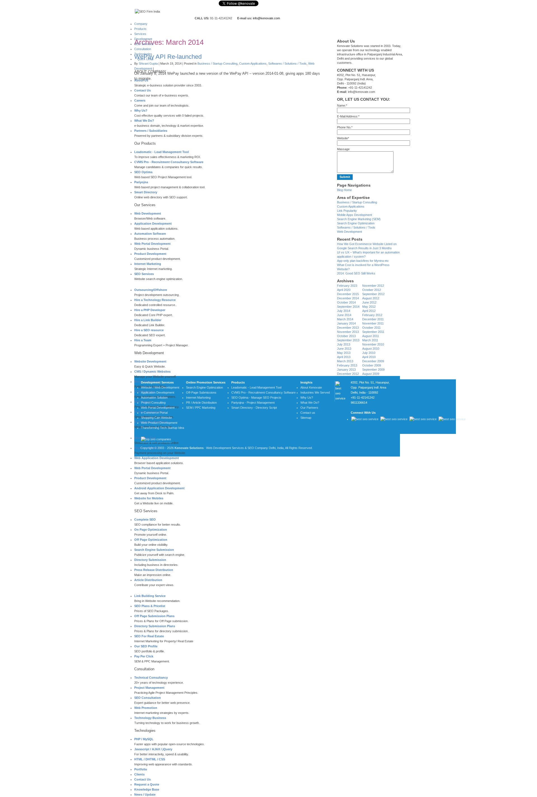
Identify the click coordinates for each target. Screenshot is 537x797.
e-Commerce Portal (154, 412)
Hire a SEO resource (149, 330)
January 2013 (346, 369)
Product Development (150, 253)
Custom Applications (253, 63)
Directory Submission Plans (154, 626)
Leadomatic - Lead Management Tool (161, 152)
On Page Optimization (150, 529)
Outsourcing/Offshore (150, 289)
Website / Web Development (160, 387)
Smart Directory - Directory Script (254, 407)
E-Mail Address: (348, 116)
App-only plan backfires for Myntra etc (363, 260)
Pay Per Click (143, 656)
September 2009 (373, 369)
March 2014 (345, 319)
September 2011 (373, 331)
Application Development (153, 223)
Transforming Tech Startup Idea (162, 427)
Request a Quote (146, 784)
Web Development (147, 213)
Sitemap (305, 417)
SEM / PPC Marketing (200, 407)
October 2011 (371, 327)
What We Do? (144, 120)
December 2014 (348, 298)
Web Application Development (156, 458)
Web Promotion (145, 707)
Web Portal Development (152, 243)
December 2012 (348, 373)
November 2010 (373, 344)
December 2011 (373, 319)
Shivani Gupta (148, 63)
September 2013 (348, 340)
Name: (342, 105)
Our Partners (309, 407)
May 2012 (369, 306)
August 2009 (370, 373)
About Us (141, 80)
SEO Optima (143, 172)
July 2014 (343, 310)
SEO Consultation (147, 697)
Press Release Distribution (153, 570)
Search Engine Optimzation (204, 387)
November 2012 (373, 285)
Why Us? (140, 110)
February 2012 (372, 315)
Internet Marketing (147, 263)
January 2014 (346, 323)
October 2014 (346, 302)
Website (343, 138)
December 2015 (348, 294)
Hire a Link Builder (147, 320)
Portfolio (140, 769)
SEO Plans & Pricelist (149, 606)
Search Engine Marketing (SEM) (359, 219)
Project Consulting (153, 402)
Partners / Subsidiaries (150, 130)
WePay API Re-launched (168, 56)
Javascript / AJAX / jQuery (153, 749)
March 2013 (345, 361)
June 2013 (344, 348)
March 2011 (370, 340)
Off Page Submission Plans (154, 616)
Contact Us (142, 90)
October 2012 (371, 289)
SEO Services (144, 274)
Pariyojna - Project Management (253, 402)
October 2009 (371, 365)
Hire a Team (142, 340)
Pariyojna (141, 182)
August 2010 (370, 348)
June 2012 (369, 302)
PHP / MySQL (144, 739)
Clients (139, 774)
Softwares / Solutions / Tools (287, 63)
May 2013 (343, 352)
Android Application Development (159, 488)
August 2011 (370, 336)
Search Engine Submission (154, 549)
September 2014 (348, 306)
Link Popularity (347, 210)
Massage (343, 149)
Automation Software (150, 233)
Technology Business (150, 718)
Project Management (149, 687)
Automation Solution (154, 397)
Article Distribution (148, 580)
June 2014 (344, 315)
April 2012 (369, 310)
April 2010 (369, 357)
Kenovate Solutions (189, 448)
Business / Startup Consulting (217, 63)
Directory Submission (150, 559)
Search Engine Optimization (356, 223)
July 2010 (368, 352)
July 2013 (343, 344)
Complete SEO (145, 519)
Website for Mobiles (148, 498)
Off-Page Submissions (201, 392)
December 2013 (348, 327)
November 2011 (373, 323)
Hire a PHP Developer (149, 310)
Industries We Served (315, 392)
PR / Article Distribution (201, 402)
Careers (139, 100)
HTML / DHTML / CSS (149, 759)
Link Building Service (150, 596)
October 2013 (346, 336)
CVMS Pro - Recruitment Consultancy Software (168, 162)
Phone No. (344, 127)
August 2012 (370, 298)
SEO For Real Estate (149, 636)
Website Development (150, 361)
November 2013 (348, 331)
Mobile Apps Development (354, 215)
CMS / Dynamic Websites (152, 371)
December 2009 (373, 361)
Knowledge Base (146, 789)
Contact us (307, 412)
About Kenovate (311, 387)
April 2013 (343, 357)
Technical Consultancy (151, 677)
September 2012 (373, 294)
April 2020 (343, 289)
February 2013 (347, 365)
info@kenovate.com (266, 18)
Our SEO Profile (145, 646)
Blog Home (344, 190)
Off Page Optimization (150, 539)
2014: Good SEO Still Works (356, 273)
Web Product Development (159, 422)
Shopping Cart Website (156, 417)
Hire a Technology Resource (155, 300)
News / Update (145, 794)
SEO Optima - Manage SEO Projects (256, 397)
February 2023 (347, 285)
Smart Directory (145, 192)
